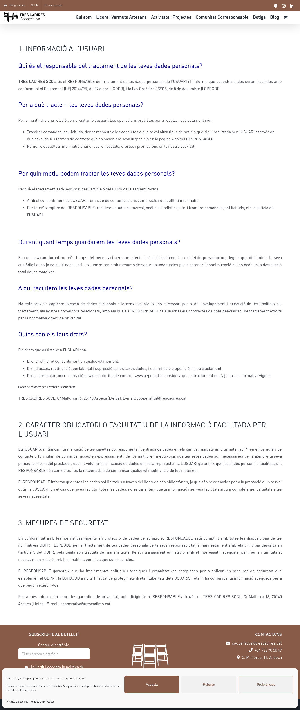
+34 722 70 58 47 (268, 650)
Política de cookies (17, 701)
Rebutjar (209, 684)
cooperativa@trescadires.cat (256, 643)
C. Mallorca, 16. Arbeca (261, 657)
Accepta (152, 684)
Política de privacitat (42, 701)
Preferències (266, 684)
